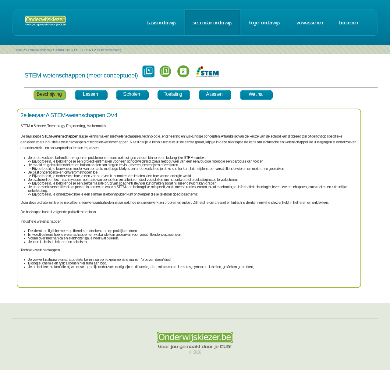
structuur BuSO (65, 50)
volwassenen (309, 23)
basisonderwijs (161, 23)
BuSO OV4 (86, 50)
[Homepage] (45, 22)
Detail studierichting (109, 50)
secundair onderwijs (212, 23)
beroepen (348, 23)
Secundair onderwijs (39, 50)
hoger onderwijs (264, 23)
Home (18, 50)
